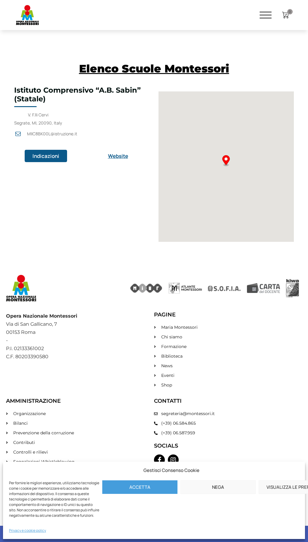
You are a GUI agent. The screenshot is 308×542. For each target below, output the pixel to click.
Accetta (139, 487)
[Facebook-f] (159, 459)
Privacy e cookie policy (27, 530)
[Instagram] (173, 459)
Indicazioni (45, 155)
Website (118, 155)
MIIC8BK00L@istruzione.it (52, 134)
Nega (218, 487)
